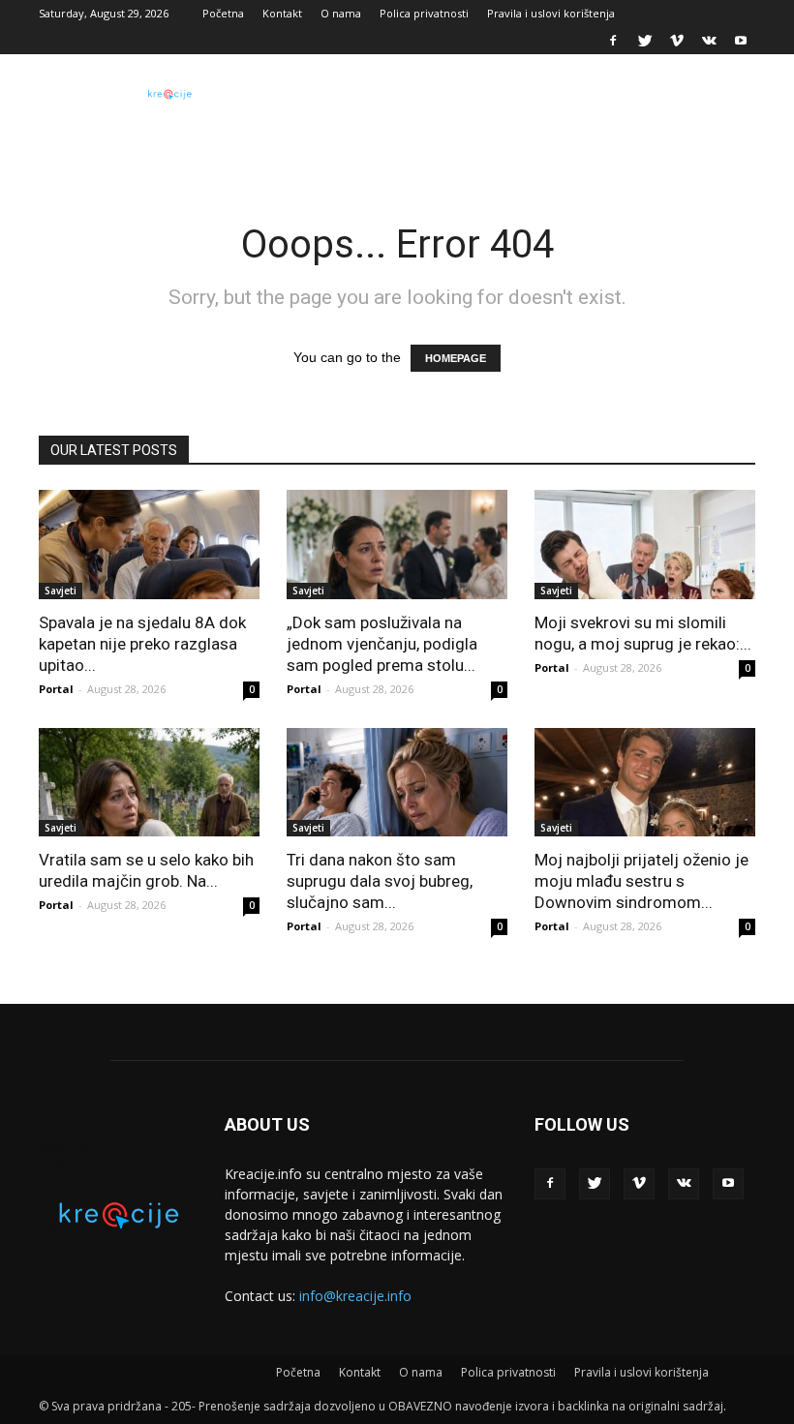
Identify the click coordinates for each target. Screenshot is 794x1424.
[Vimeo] (676, 40)
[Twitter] (644, 40)
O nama (341, 13)
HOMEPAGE (455, 358)
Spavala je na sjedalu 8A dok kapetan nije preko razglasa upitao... (142, 644)
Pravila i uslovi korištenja (551, 13)
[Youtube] (740, 40)
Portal (56, 689)
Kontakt (282, 13)
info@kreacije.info (355, 1296)
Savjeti (60, 590)
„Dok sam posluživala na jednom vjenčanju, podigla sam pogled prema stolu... (382, 644)
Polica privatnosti (424, 13)
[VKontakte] (708, 40)
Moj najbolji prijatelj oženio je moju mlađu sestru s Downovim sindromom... (641, 881)
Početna (223, 13)
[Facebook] (612, 40)
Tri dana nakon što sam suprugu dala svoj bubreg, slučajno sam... (380, 881)
